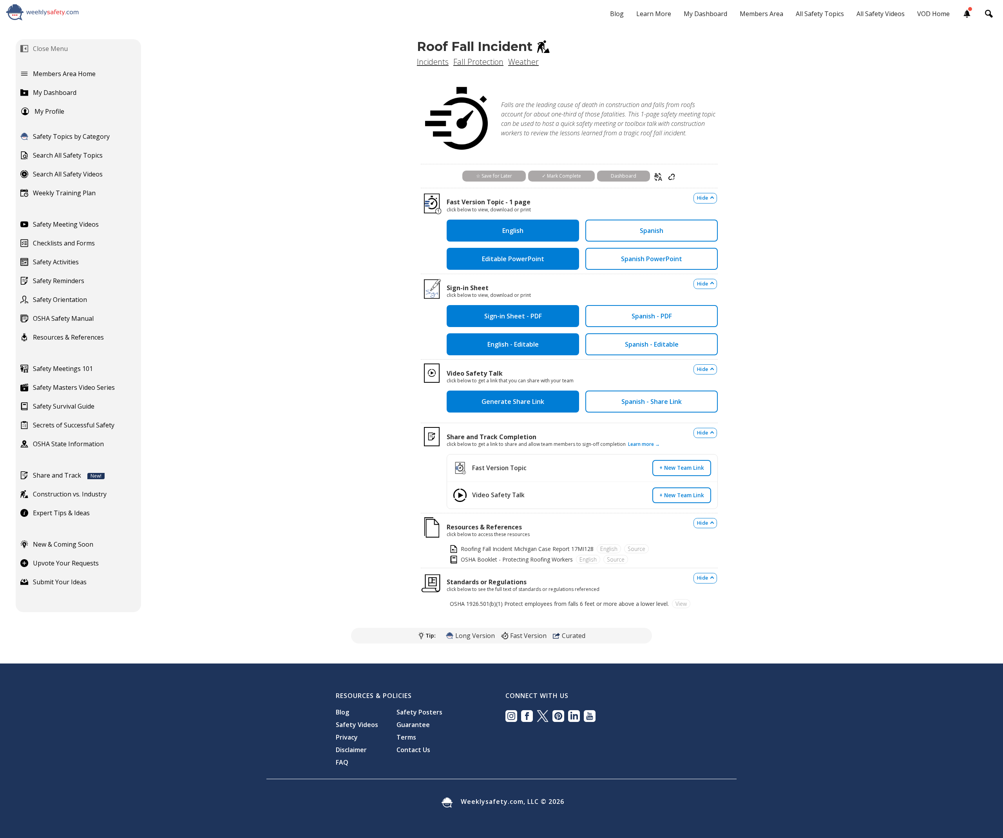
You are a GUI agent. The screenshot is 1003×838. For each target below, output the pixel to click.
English (512, 230)
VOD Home (933, 13)
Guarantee (413, 724)
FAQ (342, 762)
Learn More (653, 13)
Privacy (347, 737)
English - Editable (513, 344)
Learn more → (644, 444)
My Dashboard (705, 13)
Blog (617, 13)
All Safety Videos (880, 13)
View (681, 603)
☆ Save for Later (494, 176)
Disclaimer (351, 749)
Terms (406, 737)
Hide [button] (702, 198)
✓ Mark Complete (561, 176)
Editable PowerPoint (513, 258)
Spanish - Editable (652, 344)
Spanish (651, 230)
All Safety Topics (820, 13)
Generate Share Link (513, 401)
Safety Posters (419, 712)
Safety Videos (357, 724)
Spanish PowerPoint (651, 258)
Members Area (761, 13)
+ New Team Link (681, 467)
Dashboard (623, 176)
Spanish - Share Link (651, 401)
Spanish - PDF (652, 316)
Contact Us (413, 749)
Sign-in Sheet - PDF (513, 316)
